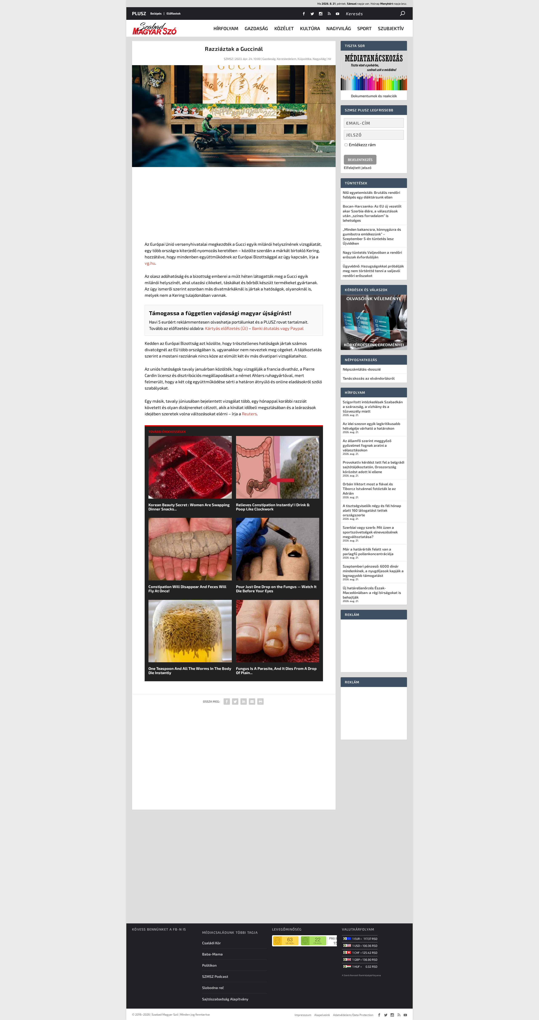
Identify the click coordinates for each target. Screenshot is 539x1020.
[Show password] (397, 135)
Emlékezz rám (362, 144)
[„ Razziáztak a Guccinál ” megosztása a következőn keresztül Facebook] (227, 701)
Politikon (209, 965)
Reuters (249, 413)
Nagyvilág (338, 28)
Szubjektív (391, 28)
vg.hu (150, 263)
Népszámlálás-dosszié (362, 369)
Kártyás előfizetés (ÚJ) (226, 328)
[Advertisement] (234, 205)
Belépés (155, 13)
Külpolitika (304, 59)
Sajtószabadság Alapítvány (225, 999)
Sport (364, 28)
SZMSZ (228, 59)
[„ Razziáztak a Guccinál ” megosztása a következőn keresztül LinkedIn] (243, 701)
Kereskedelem (286, 59)
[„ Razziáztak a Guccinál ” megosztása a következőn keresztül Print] (260, 701)
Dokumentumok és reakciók (374, 96)
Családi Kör (211, 943)
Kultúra (310, 28)
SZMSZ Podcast (215, 976)
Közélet (284, 28)
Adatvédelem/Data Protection (353, 1015)
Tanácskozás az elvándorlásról (369, 378)
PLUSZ (139, 13)
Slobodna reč (213, 987)
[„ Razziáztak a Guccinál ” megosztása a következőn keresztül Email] (252, 701)
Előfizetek (174, 13)
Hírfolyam (225, 28)
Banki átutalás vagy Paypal (278, 328)
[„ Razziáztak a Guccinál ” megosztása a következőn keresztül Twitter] (235, 701)
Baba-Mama (212, 954)
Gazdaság (256, 28)
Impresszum (303, 1015)
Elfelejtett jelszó (357, 167)
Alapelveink (322, 1015)
